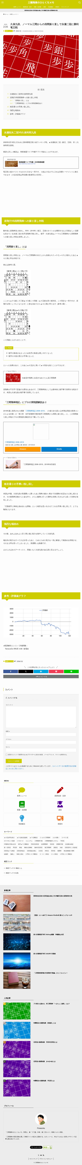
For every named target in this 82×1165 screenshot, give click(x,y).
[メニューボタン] (2, 2)
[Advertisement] (41, 194)
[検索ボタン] (79, 2)
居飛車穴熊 (18, 31)
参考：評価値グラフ (17, 114)
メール (8, 739)
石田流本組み (21, 851)
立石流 (40, 851)
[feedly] (41, 1155)
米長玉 (47, 851)
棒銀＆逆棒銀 (28, 847)
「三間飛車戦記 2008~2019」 (35, 410)
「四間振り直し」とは (21, 100)
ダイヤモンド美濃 (9, 841)
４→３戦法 (54, 854)
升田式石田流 (35, 844)
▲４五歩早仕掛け (9, 837)
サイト (8, 747)
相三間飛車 (48, 847)
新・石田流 (7, 847)
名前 (8, 731)
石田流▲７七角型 (9, 851)
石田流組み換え (31, 851)
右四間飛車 (44, 844)
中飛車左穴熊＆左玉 (10, 844)
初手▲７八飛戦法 (23, 844)
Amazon (23, 449)
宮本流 (52, 844)
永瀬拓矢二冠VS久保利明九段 (21, 94)
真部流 (56, 847)
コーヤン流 (65, 837)
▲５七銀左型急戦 (22, 837)
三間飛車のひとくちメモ (41, 2)
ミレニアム (29, 841)
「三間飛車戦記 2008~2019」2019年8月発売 (39, 464)
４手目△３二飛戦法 (66, 854)
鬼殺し (12, 854)
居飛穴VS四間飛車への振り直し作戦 (24, 97)
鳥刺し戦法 (20, 854)
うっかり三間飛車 (45, 837)
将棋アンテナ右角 (12, 873)
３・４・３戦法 (44, 854)
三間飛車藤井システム (51, 841)
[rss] (43, 1155)
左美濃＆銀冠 (69, 844)
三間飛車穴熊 (38, 841)
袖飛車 (59, 851)
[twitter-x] (39, 1155)
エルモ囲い (56, 837)
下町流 (62, 841)
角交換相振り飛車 (69, 851)
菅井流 (53, 851)
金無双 (6, 854)
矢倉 (61, 847)
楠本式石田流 (38, 847)
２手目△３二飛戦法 (31, 854)
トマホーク (20, 841)
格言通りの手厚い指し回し (20, 106)
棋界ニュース (9, 31)
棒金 (20, 847)
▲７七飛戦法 (34, 837)
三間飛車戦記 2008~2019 (14, 442)
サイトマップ (33, 1159)
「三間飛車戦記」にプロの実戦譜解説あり (28, 103)
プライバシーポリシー (45, 1159)
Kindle (59, 449)
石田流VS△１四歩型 (71, 847)
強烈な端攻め (15, 110)
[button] (10, 671)
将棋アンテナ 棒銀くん (14, 868)
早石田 (15, 847)
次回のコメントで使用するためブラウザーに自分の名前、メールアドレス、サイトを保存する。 (38, 754)
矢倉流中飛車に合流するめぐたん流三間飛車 (39, 378)
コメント (9, 705)
